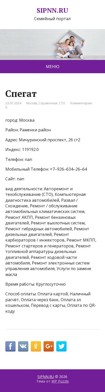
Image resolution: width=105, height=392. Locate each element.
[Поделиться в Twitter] (61, 346)
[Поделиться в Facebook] (10, 346)
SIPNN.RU (52, 10)
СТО (62, 103)
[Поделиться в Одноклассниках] (36, 346)
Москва (31, 103)
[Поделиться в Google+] (49, 346)
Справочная (48, 103)
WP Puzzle (60, 381)
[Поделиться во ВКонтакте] (23, 346)
